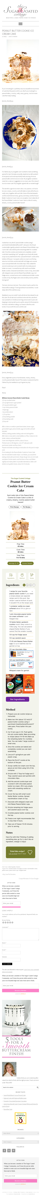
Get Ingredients (17, 699)
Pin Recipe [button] (26, 507)
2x (27, 585)
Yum (12, 101)
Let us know (13, 854)
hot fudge (19, 868)
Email (4, 950)
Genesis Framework (14, 1194)
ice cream (24, 868)
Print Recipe (14, 507)
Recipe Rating (6, 920)
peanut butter (5, 870)
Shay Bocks (29, 1192)
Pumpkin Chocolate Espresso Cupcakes (15, 1101)
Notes (32, 578)
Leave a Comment (13, 36)
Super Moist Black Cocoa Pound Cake (15, 1095)
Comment (5, 927)
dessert (15, 868)
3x (30, 585)
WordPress (31, 1194)
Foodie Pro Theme (18, 1192)
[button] (32, 591)
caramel (11, 868)
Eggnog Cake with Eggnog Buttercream (15, 1098)
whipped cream (22, 870)
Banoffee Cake (8, 1109)
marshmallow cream (32, 868)
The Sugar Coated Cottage (20, 10)
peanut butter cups (13, 870)
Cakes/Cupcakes (12, 867)
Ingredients (10, 578)
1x (24, 585)
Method (22, 578)
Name (4, 943)
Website (4, 957)
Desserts (18, 867)
